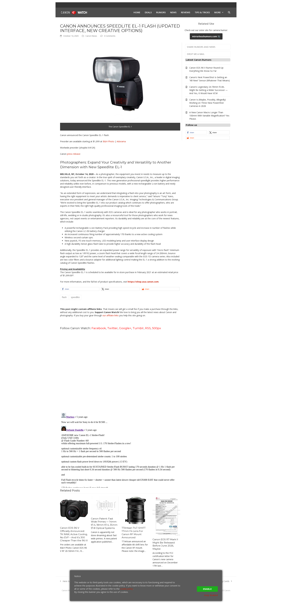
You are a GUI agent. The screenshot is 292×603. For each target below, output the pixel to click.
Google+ (125, 328)
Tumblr (138, 328)
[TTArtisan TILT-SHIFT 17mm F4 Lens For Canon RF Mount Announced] (135, 510)
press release (73, 153)
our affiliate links (111, 315)
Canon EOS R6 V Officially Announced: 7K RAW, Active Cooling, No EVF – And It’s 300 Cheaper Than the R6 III (74, 534)
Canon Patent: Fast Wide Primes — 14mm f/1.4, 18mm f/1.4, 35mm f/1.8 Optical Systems (104, 523)
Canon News (91, 35)
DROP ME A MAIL (196, 54)
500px (156, 328)
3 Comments (109, 35)
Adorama (121, 141)
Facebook (99, 328)
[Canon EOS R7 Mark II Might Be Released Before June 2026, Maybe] (166, 515)
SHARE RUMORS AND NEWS (201, 46)
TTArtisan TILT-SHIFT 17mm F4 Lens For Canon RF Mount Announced (134, 532)
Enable (207, 589)
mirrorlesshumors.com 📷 (206, 36)
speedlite (75, 297)
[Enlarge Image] (116, 85)
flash (64, 297)
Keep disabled (211, 595)
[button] (229, 12)
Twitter (112, 328)
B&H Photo (109, 141)
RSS (148, 328)
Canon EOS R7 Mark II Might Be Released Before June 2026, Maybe (165, 544)
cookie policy (126, 588)
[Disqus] (120, 371)
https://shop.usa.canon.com (143, 281)
